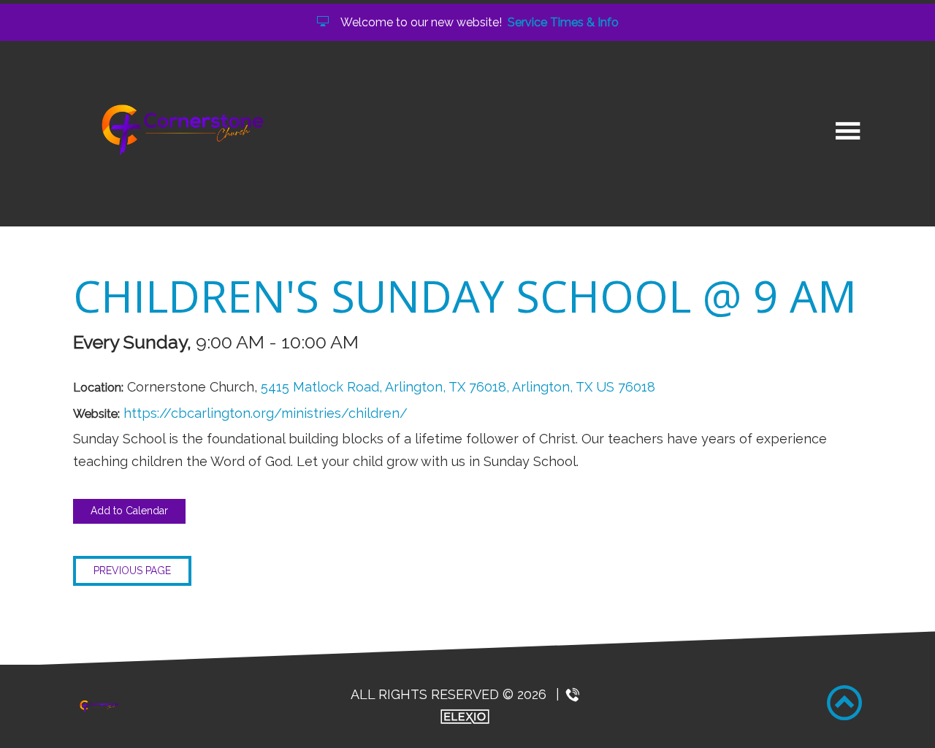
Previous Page (132, 570)
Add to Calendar (129, 510)
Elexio (465, 716)
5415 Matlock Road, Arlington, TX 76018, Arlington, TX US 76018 (458, 386)
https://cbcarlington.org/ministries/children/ (265, 413)
